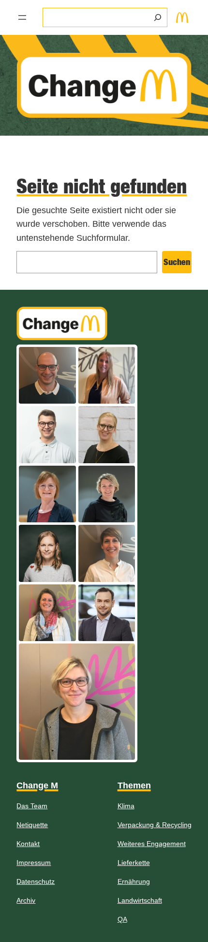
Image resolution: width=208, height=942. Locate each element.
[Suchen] (157, 17)
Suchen (176, 262)
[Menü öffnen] (22, 17)
